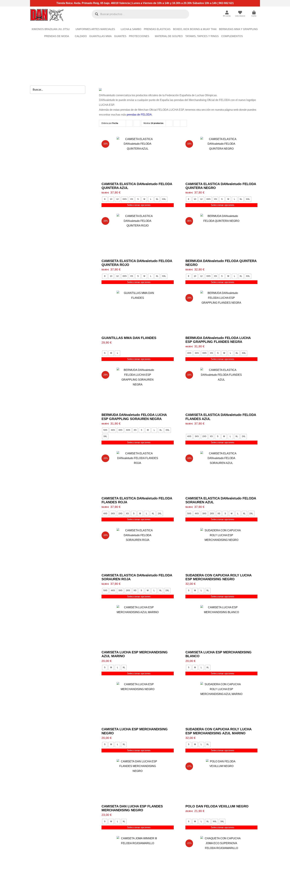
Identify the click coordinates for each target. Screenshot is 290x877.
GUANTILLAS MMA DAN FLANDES (129, 338)
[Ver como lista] (183, 123)
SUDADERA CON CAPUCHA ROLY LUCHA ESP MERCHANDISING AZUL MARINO (218, 731)
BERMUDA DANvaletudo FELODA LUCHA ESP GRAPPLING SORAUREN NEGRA (134, 416)
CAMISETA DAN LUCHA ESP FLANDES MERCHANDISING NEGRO (132, 808)
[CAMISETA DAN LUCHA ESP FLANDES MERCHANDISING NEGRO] (137, 780)
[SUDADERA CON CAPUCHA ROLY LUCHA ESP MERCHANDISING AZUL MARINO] (221, 703)
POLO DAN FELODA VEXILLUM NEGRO (217, 806)
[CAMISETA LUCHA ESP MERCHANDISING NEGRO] (137, 703)
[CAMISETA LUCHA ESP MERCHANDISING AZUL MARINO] (137, 626)
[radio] (104, 199)
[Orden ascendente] (137, 123)
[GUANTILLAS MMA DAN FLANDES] (137, 312)
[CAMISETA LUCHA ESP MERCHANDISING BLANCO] (221, 626)
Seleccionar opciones (139, 205)
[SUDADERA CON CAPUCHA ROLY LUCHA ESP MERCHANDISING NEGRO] (221, 549)
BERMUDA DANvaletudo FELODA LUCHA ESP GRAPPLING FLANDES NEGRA (218, 340)
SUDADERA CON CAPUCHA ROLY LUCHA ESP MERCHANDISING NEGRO (218, 577)
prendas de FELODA (139, 114)
